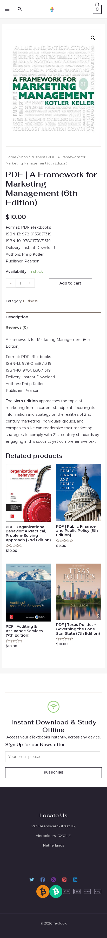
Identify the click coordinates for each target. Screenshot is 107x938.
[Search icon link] (20, 9)
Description (17, 317)
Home (11, 157)
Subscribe (53, 772)
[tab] (54, 317)
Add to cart (70, 283)
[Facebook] (42, 879)
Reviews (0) (17, 327)
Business (38, 157)
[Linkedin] (75, 879)
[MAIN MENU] (7, 9)
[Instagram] (53, 879)
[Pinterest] (64, 879)
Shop (23, 157)
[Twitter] (31, 879)
